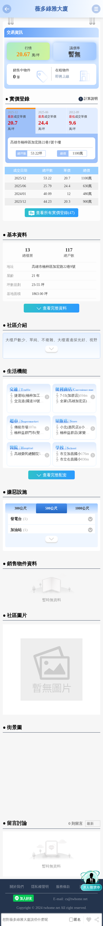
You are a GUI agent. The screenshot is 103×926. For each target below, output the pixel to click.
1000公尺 (82, 508)
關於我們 (17, 887)
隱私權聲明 (40, 887)
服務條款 (63, 887)
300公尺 (20, 508)
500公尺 (51, 508)
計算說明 (91, 98)
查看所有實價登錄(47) (55, 213)
